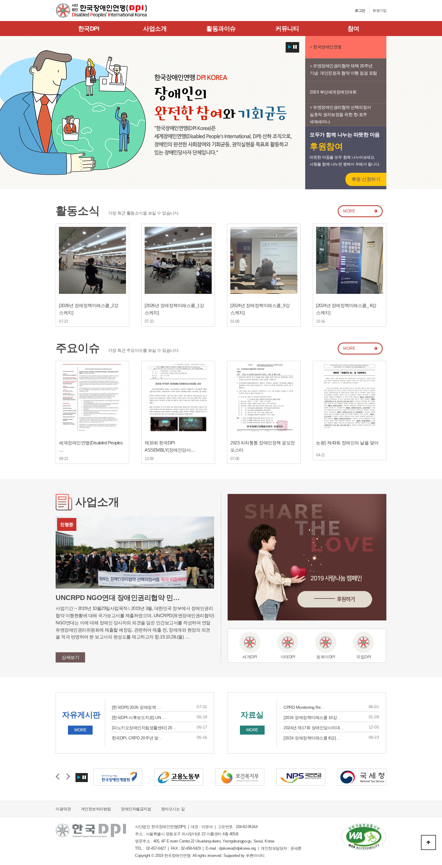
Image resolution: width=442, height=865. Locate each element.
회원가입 (379, 10)
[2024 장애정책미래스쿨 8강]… (312, 738)
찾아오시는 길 (173, 809)
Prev (58, 776)
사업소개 (155, 28)
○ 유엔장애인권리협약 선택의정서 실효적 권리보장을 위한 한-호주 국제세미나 (340, 114)
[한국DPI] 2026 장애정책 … (136, 707)
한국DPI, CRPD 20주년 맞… (137, 738)
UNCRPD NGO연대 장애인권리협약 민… (118, 598)
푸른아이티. (256, 855)
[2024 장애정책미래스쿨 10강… (312, 717)
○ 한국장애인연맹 (326, 46)
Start (289, 46)
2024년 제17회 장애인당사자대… (314, 727)
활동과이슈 (221, 28)
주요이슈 (78, 348)
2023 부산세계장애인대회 (333, 92)
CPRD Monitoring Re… (304, 707)
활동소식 (78, 211)
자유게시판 (81, 714)
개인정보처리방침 (96, 809)
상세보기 (70, 657)
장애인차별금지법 (136, 809)
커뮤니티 (287, 28)
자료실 (252, 714)
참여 (353, 28)
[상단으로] (428, 842)
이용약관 (63, 809)
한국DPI (89, 28)
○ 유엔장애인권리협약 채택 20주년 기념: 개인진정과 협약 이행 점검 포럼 (343, 69)
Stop (295, 46)
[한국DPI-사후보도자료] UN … (139, 717)
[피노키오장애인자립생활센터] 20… (144, 727)
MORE (349, 211)
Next (68, 776)
